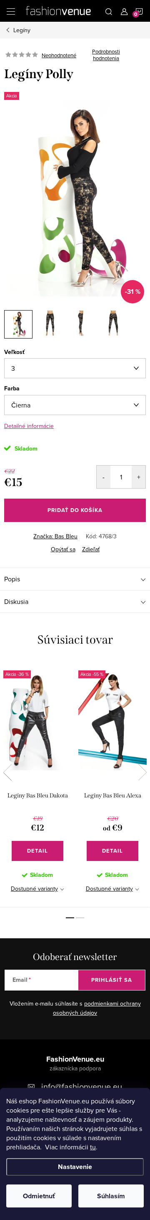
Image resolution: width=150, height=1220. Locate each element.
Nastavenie (75, 1167)
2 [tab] (80, 917)
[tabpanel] (37, 783)
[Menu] (11, 11)
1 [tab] (70, 917)
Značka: (55, 536)
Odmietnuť (39, 1196)
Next (142, 772)
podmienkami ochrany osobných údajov (97, 1008)
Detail (37, 851)
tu (93, 1146)
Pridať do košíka (75, 510)
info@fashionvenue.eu (81, 1086)
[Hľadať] (108, 11)
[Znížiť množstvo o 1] (103, 477)
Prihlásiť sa (111, 980)
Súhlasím (111, 1196)
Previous (7, 772)
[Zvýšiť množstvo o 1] (138, 477)
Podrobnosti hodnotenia (106, 54)
